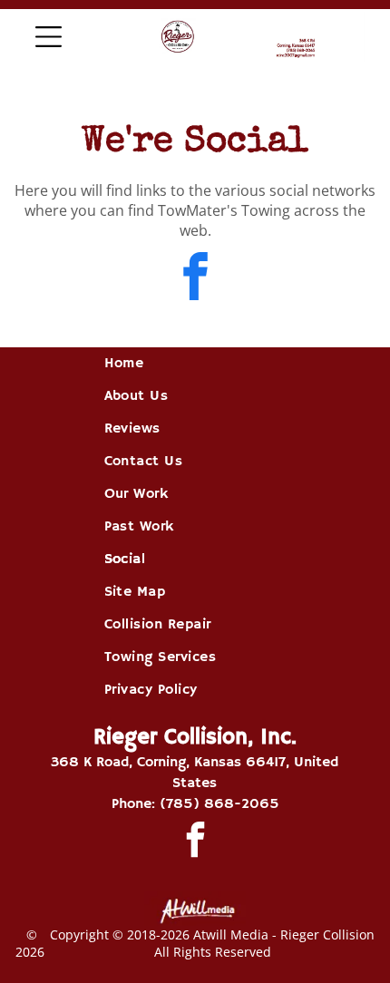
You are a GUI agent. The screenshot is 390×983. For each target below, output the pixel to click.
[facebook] (195, 278)
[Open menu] (48, 37)
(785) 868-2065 (219, 804)
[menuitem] (195, 363)
